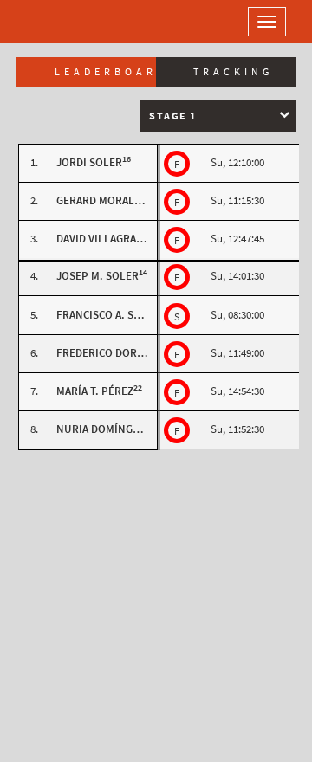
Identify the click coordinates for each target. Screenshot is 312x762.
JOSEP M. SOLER (97, 275)
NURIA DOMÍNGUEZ (104, 429)
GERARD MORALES (101, 200)
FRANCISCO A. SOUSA (108, 314)
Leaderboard (105, 72)
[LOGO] (69, 21)
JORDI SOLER (89, 162)
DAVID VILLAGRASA (102, 238)
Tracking (233, 72)
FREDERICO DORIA (101, 352)
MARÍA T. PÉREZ (94, 391)
